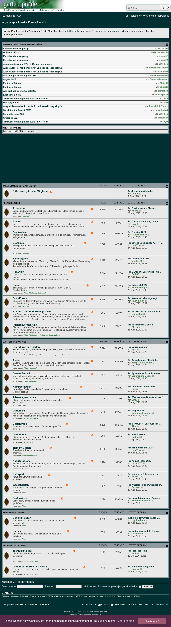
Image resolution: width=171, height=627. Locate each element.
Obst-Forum (20, 298)
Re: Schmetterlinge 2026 (140, 447)
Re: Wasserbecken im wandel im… (145, 485)
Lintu (134, 400)
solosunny (163, 118)
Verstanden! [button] (152, 621)
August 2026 (9, 79)
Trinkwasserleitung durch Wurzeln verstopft (25, 98)
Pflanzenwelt (11, 203)
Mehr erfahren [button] (125, 620)
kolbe (26, 418)
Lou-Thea (163, 64)
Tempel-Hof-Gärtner (158, 68)
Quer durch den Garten (26, 347)
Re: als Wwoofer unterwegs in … (144, 424)
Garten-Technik (22, 373)
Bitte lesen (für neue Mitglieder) (31, 191)
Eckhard (136, 487)
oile (134, 389)
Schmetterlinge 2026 (13, 114)
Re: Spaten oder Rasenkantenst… (145, 373)
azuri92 (164, 56)
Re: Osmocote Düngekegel (141, 386)
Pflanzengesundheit (24, 397)
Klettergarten (20, 258)
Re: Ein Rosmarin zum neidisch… (145, 311)
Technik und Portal (15, 545)
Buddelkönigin (161, 52)
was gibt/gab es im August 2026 (19, 75)
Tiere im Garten (22, 447)
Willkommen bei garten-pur (20, 186)
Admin (135, 193)
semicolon (163, 91)
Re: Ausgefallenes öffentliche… (144, 360)
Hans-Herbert (161, 71)
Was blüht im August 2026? (17, 110)
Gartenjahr (19, 410)
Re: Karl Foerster (136, 434)
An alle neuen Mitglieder (140, 191)
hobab (135, 211)
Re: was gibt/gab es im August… (144, 498)
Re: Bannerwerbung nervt (141, 566)
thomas (25, 469)
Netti (134, 553)
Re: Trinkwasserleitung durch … (144, 221)
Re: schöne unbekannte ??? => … (145, 243)
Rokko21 (136, 476)
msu (31, 561)
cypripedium (138, 520)
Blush (135, 327)
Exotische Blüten (12, 83)
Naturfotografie (22, 461)
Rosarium (18, 272)
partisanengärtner (53, 335)
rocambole (137, 533)
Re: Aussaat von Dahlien (140, 324)
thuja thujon (162, 48)
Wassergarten (21, 485)
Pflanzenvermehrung (25, 324)
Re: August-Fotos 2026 (139, 461)
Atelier (16, 360)
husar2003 (137, 463)
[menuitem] (17, 16)
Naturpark (18, 474)
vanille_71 (137, 261)
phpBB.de (97, 614)
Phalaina (25, 253)
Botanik (17, 221)
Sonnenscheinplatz (159, 75)
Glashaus (18, 243)
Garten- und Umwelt (15, 342)
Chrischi (164, 83)
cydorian (25, 306)
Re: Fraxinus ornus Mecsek (142, 208)
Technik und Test (22, 551)
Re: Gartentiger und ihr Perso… (144, 531)
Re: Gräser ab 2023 (137, 285)
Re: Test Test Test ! (137, 551)
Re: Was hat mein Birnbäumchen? (145, 397)
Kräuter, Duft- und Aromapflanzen (32, 311)
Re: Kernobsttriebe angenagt (142, 298)
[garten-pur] (33, 6)
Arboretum (19, 208)
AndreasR (26, 216)
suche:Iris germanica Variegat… (144, 518)
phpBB (76, 611)
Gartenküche (20, 498)
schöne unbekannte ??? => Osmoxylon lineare (27, 64)
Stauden (17, 285)
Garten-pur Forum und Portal (30, 566)
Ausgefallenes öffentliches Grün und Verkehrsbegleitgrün (32, 68)
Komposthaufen (22, 386)
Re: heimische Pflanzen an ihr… (144, 474)
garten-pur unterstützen (107, 31)
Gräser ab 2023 (11, 52)
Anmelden (8, 582)
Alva (134, 426)
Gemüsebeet (20, 232)
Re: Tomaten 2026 (137, 232)
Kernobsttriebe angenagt (16, 48)
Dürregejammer (11, 102)
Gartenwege (20, 424)
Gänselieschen (139, 234)
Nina (26, 293)
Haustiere (18, 531)
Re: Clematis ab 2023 (138, 258)
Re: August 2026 (136, 410)
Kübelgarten (162, 95)
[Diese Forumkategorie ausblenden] (167, 186)
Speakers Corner (14, 512)
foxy (166, 98)
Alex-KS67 (110, 596)
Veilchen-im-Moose (141, 376)
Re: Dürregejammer (138, 347)
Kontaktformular (71, 31)
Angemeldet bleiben (129, 586)
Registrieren (26, 582)
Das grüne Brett (22, 518)
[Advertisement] (85, 159)
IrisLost (136, 437)
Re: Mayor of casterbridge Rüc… (144, 272)
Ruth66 (135, 274)
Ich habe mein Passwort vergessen (100, 586)
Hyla (165, 102)
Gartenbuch (20, 434)
